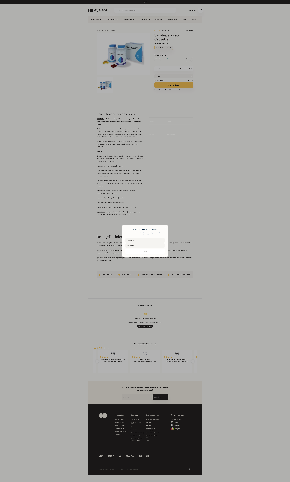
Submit (145, 251)
